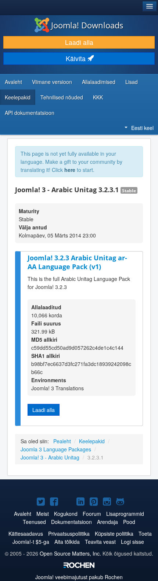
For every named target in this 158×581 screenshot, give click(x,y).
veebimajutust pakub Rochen (79, 577)
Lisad (131, 81)
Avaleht (13, 81)
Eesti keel (142, 127)
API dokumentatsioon (29, 112)
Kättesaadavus (25, 533)
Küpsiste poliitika (114, 533)
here (69, 169)
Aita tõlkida (67, 541)
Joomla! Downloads (87, 25)
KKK (98, 97)
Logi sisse (132, 541)
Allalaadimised (98, 81)
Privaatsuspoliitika (69, 533)
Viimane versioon (52, 81)
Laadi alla (79, 42)
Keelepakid (17, 97)
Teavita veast (100, 541)
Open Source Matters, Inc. (70, 553)
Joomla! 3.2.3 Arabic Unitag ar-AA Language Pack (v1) (77, 262)
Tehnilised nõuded (61, 97)
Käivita (76, 58)
